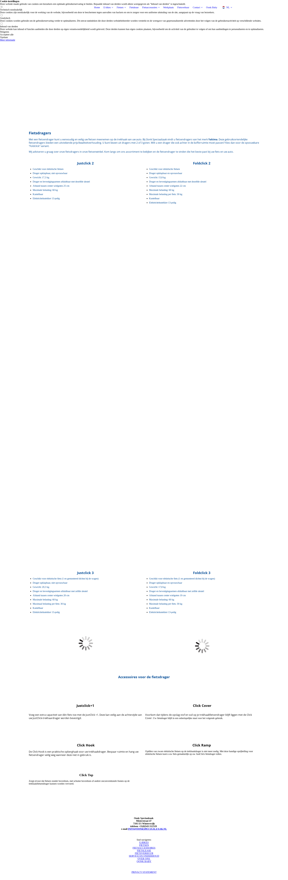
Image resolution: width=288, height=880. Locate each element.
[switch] (1, 15)
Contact (196, 7)
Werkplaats (168, 7)
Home (97, 7)
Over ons (144, 858)
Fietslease (134, 7)
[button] (132, 32)
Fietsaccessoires (149, 7)
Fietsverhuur (183, 7)
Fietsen (120, 7)
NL (228, 7)
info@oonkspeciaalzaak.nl (147, 829)
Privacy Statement (144, 872)
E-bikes (107, 7)
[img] (47, 7)
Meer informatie (7, 40)
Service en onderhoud (144, 856)
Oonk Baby (211, 7)
